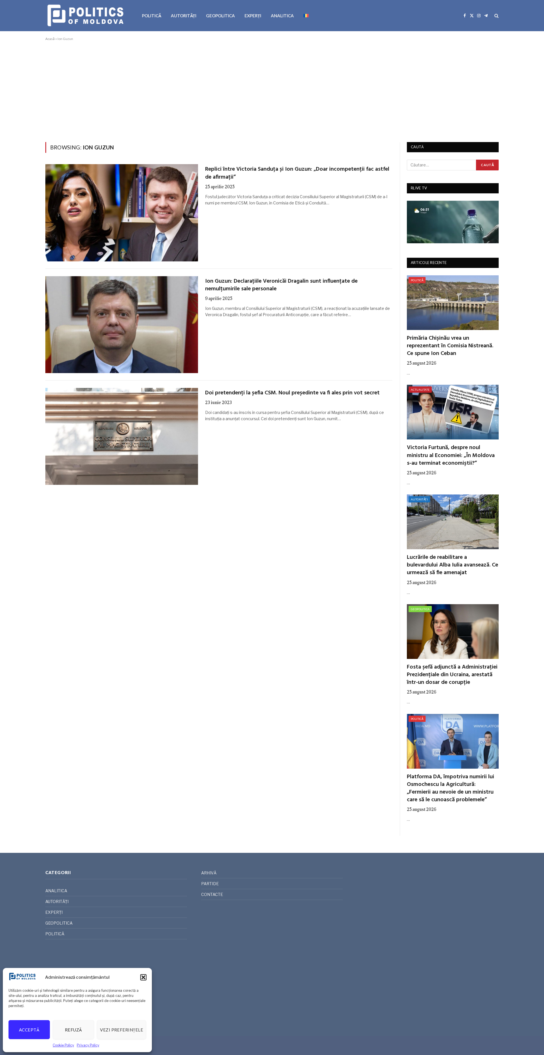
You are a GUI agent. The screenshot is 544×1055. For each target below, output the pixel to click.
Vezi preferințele (121, 1029)
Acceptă (29, 1029)
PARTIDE (210, 883)
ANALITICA (282, 15)
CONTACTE (212, 894)
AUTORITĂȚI (183, 15)
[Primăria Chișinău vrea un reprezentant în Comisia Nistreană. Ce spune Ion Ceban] (453, 302)
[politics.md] (86, 15)
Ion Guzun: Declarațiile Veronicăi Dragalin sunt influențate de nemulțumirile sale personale (281, 285)
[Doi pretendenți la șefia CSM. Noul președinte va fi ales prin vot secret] (121, 436)
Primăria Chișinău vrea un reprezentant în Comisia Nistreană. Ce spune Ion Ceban (450, 346)
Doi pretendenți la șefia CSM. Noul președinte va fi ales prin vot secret (292, 393)
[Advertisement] (272, 90)
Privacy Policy (88, 1045)
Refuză (73, 1029)
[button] (143, 977)
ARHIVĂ (208, 872)
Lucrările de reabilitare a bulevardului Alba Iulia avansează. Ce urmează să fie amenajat (452, 565)
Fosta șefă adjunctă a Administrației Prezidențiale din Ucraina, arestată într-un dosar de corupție (452, 675)
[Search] (496, 15)
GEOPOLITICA (220, 15)
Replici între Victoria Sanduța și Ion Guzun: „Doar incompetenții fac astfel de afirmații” (297, 173)
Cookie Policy (63, 1045)
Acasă (50, 39)
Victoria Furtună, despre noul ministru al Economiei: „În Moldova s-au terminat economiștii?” (451, 455)
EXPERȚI (253, 15)
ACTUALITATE (420, 389)
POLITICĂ (151, 15)
